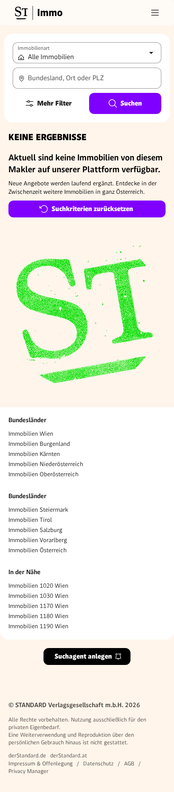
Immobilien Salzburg (35, 529)
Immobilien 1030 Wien (38, 595)
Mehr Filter (54, 103)
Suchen (131, 103)
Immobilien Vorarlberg (37, 540)
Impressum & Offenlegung (40, 763)
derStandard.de (27, 755)
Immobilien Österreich (37, 550)
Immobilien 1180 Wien (38, 616)
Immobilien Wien (30, 433)
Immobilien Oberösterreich (43, 474)
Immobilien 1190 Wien (38, 626)
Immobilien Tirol (30, 519)
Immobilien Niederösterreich (45, 464)
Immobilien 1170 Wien (38, 605)
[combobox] (87, 78)
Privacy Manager (28, 771)
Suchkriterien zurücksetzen (92, 209)
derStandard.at (68, 755)
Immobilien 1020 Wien (38, 585)
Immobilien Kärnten (34, 453)
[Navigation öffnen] (155, 12)
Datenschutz (98, 763)
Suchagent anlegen (83, 656)
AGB (129, 763)
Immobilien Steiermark (38, 509)
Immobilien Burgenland (39, 443)
